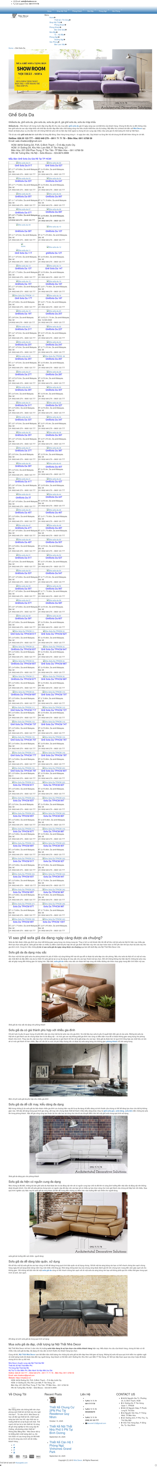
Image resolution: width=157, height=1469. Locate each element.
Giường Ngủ (59, 39)
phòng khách (112, 1041)
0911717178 (90, 1403)
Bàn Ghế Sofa (59, 29)
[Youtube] (14, 1452)
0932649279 (90, 1412)
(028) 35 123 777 (92, 1420)
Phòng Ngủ (53, 37)
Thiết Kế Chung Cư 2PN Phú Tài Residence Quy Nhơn (61, 1412)
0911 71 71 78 (92, 1401)
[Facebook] (13, 1445)
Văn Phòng (53, 42)
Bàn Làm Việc (59, 44)
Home (51, 17)
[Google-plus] (14, 1450)
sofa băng (120, 1111)
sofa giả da (58, 961)
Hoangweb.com (21, 1462)
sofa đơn (129, 1111)
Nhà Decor (78, 1460)
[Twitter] (14, 1447)
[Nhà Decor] (21, 1402)
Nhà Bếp (52, 32)
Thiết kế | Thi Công (61, 20)
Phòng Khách (59, 25)
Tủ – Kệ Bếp (59, 34)
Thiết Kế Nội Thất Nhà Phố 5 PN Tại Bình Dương (61, 1429)
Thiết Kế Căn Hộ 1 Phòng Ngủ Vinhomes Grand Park (61, 1447)
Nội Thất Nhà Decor (27, 1354)
